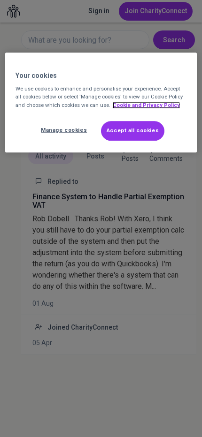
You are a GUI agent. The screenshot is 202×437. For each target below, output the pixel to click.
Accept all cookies (133, 130)
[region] (101, 102)
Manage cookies (64, 130)
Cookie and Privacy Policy (146, 105)
